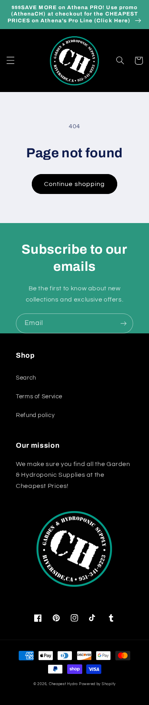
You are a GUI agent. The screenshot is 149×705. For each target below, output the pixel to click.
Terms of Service (39, 397)
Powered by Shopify (97, 684)
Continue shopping (74, 184)
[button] (10, 60)
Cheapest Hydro (63, 684)
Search (26, 378)
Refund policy (35, 415)
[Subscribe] (123, 323)
